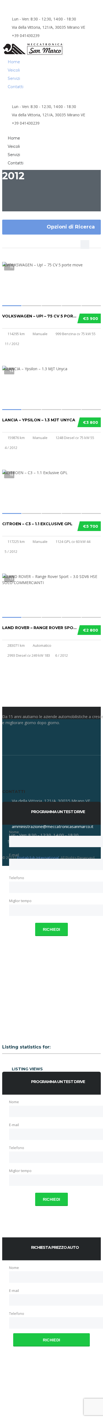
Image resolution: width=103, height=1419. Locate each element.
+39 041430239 (26, 35)
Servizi (14, 78)
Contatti (15, 86)
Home (14, 61)
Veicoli (14, 70)
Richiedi (51, 929)
